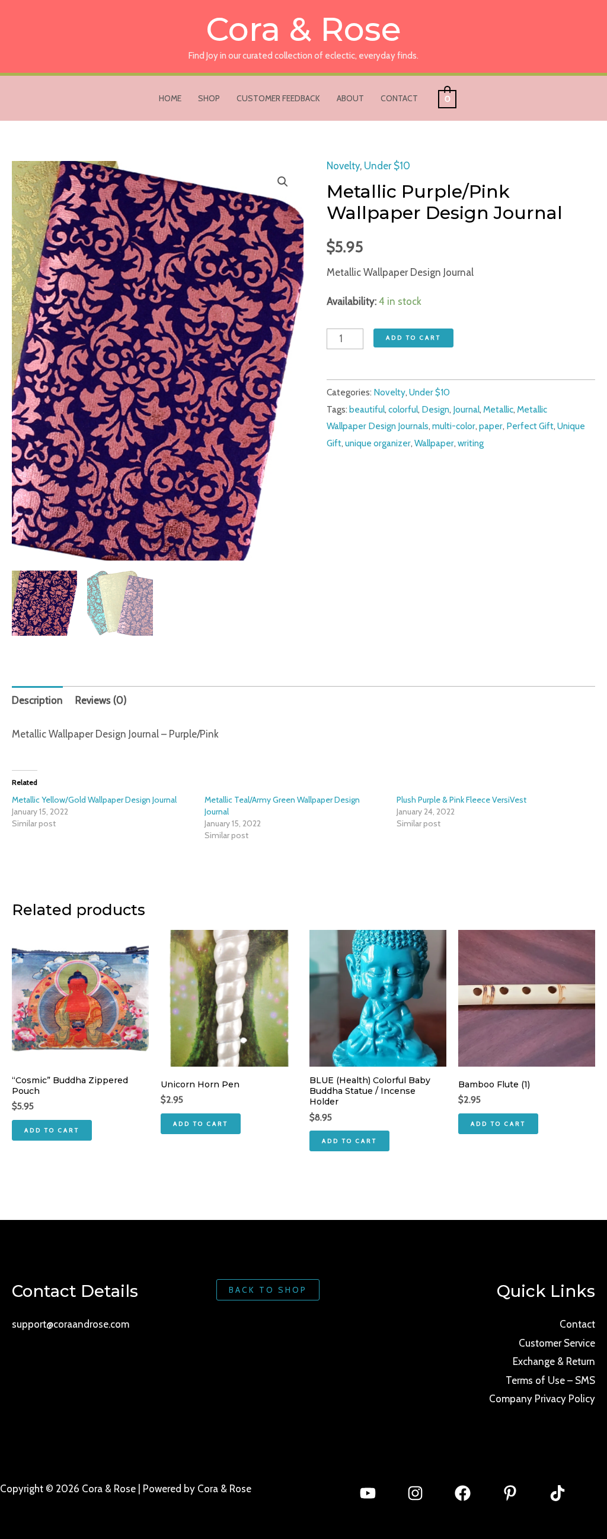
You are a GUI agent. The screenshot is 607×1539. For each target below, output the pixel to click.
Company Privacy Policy (542, 1399)
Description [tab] (37, 700)
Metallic (498, 409)
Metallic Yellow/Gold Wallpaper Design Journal (94, 799)
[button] (282, 181)
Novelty (343, 166)
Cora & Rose (303, 29)
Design (435, 409)
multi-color (453, 426)
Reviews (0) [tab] (101, 700)
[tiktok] (557, 1493)
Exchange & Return (554, 1361)
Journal (466, 409)
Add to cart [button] (51, 1130)
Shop (209, 98)
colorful (403, 409)
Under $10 (387, 166)
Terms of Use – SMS (550, 1380)
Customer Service (557, 1343)
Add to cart (413, 338)
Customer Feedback (278, 98)
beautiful (367, 409)
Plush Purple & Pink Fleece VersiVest (461, 799)
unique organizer (378, 443)
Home (170, 98)
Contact (399, 98)
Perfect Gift (530, 426)
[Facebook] (462, 1493)
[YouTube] (367, 1493)
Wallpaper (434, 443)
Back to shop (268, 1289)
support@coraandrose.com (70, 1324)
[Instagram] (415, 1493)
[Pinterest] (510, 1493)
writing (471, 443)
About (350, 98)
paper (491, 426)
